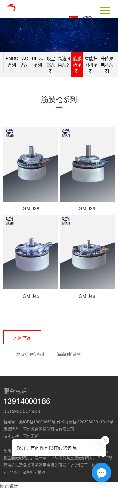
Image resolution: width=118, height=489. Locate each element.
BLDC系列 (37, 61)
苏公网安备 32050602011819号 (85, 421)
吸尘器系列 (51, 64)
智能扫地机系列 (91, 64)
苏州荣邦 (31, 436)
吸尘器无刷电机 (17, 457)
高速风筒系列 (64, 61)
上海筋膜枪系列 (67, 354)
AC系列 (25, 61)
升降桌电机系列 (107, 64)
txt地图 (40, 472)
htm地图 (25, 472)
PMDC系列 (12, 61)
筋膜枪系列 (77, 64)
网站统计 (9, 485)
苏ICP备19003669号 (37, 421)
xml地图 (10, 472)
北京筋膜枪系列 (30, 354)
